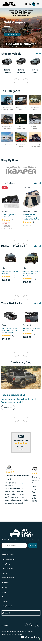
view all (37, 183)
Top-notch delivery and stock (17, 477)
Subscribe (32, 545)
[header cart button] (34, 4)
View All (37, 53)
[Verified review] (22, 484)
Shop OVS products (12, 34)
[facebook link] (26, 625)
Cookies (19, 634)
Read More (8, 407)
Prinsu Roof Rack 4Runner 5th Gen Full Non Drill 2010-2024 (31, 273)
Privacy (11, 634)
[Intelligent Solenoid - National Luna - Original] (8, 468)
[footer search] (3, 613)
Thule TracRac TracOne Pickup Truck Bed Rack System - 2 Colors (10, 330)
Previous (16, 80)
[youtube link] (31, 625)
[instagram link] (37, 625)
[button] (39, 478)
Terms (4, 634)
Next (25, 80)
